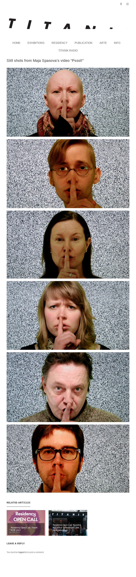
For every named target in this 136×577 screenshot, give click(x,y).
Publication (83, 43)
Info (117, 43)
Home (16, 43)
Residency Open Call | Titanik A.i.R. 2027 (24, 529)
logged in (22, 552)
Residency (60, 43)
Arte (103, 43)
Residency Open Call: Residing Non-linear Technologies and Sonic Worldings (67, 527)
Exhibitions (36, 43)
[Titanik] (68, 23)
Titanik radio (68, 50)
